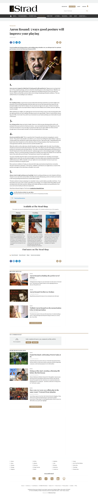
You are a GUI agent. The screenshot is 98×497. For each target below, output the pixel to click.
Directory (35, 465)
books (34, 209)
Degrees (13, 469)
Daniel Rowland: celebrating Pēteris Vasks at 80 (45, 356)
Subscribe (72, 6)
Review (31, 289)
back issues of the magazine (53, 209)
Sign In (84, 6)
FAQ (76, 485)
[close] (61, 39)
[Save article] (60, 42)
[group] (82, 16)
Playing (18, 213)
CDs (40, 209)
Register (64, 6)
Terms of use (58, 485)
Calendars (52, 213)
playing (25, 209)
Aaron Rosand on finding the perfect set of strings (44, 277)
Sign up (13, 201)
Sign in (43, 39)
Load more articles (35, 323)
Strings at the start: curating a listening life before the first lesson (45, 372)
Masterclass (76, 469)
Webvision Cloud (52, 492)
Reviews (55, 465)
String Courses (36, 467)
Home (12, 461)
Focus (31, 273)
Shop (78, 6)
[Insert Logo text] (23, 11)
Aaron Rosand (15, 255)
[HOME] (11, 16)
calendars (43, 209)
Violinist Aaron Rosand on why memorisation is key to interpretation (45, 309)
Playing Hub (13, 25)
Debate (12, 465)
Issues (74, 461)
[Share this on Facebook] (11, 42)
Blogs (28, 255)
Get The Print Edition (78, 463)
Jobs (54, 463)
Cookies (71, 485)
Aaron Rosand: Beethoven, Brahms (42, 292)
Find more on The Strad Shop (35, 249)
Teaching (35, 213)
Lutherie (35, 463)
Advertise (55, 467)
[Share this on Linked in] (16, 42)
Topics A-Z (51, 485)
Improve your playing (35, 255)
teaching (30, 209)
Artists (34, 461)
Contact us (55, 469)
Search (87, 11)
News (12, 463)
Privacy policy (65, 485)
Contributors (35, 485)
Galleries (55, 461)
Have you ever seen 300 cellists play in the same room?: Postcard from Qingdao (44, 391)
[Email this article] (19, 42)
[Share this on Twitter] (14, 42)
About (34, 469)
